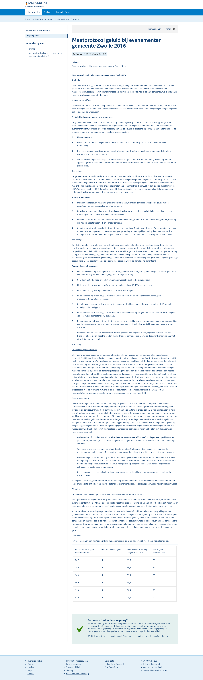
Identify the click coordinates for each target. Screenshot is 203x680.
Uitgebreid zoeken (63, 19)
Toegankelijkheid (73, 667)
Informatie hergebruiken (77, 661)
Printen (168, 29)
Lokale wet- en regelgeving (44, 19)
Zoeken (47, 12)
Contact (30, 664)
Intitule (32, 49)
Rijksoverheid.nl (150, 664)
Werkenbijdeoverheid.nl (153, 670)
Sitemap (69, 670)
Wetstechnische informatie (37, 30)
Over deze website (35, 661)
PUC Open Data (111, 667)
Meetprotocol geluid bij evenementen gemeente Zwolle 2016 (45, 55)
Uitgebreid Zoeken (63, 12)
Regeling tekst (33, 35)
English (30, 667)
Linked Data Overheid (114, 664)
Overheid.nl (32, 13)
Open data (109, 661)
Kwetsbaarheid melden (76, 673)
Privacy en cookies (74, 664)
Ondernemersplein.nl (152, 667)
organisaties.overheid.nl (149, 631)
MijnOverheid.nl (150, 661)
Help (29, 670)
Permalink (152, 29)
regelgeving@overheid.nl (157, 636)
